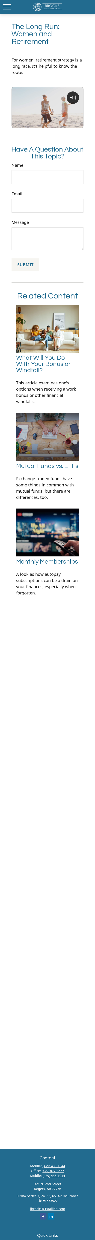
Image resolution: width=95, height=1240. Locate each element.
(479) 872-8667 (53, 1171)
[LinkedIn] (51, 1216)
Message (20, 222)
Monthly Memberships (47, 562)
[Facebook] (43, 1216)
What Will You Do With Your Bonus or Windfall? (43, 364)
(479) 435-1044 (54, 1166)
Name (17, 165)
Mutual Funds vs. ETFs (47, 466)
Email (17, 193)
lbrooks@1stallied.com (47, 1209)
